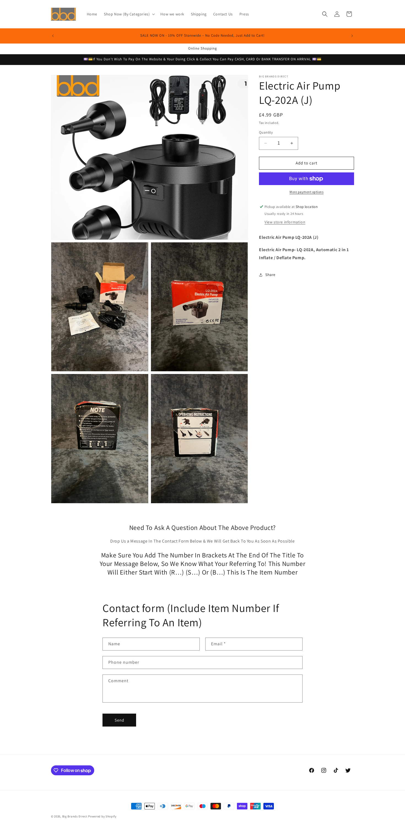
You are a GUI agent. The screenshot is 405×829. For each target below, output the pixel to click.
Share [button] (270, 274)
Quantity (266, 132)
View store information (284, 222)
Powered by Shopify (102, 816)
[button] (129, 14)
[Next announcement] (352, 36)
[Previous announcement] (53, 36)
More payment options (306, 192)
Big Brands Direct (75, 816)
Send (119, 720)
